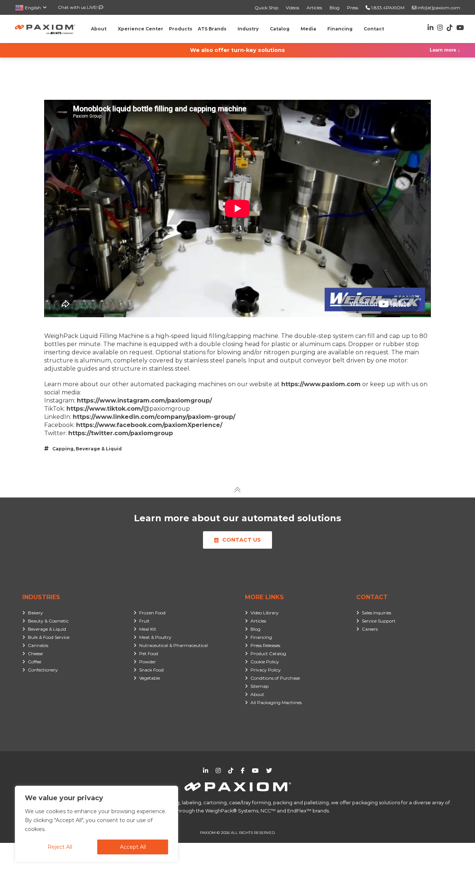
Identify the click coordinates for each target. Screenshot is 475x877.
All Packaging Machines (276, 702)
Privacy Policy (265, 670)
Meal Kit (147, 629)
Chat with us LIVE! (78, 7)
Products (180, 29)
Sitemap (259, 686)
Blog (335, 7)
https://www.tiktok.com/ (104, 408)
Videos (292, 7)
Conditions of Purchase (275, 678)
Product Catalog (268, 653)
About (257, 694)
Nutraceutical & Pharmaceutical (173, 645)
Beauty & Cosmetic (48, 621)
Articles (314, 7)
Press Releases (265, 645)
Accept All (133, 847)
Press (352, 7)
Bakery (35, 612)
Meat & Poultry (155, 637)
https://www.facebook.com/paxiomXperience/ (149, 424)
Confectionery (43, 670)
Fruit (144, 621)
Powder (147, 661)
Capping (62, 448)
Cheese (35, 653)
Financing (261, 637)
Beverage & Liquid (99, 448)
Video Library (264, 612)
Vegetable (149, 678)
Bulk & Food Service (48, 637)
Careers (370, 629)
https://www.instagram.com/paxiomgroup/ (144, 400)
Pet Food (148, 653)
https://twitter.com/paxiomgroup (120, 433)
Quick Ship (266, 7)
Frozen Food (152, 612)
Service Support (379, 621)
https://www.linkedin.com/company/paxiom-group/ (154, 416)
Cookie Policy (264, 661)
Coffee (34, 661)
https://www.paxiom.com (321, 384)
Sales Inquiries (376, 612)
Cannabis (38, 645)
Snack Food (151, 670)
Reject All (60, 847)
